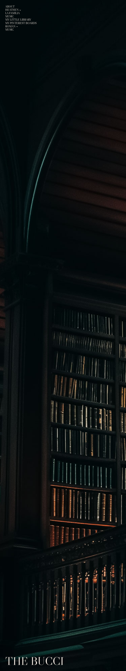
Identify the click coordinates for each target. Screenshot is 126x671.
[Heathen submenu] (20, 10)
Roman (10, 26)
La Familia (12, 13)
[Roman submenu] (17, 26)
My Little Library (18, 19)
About (10, 6)
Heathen (12, 10)
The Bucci (34, 661)
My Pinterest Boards (21, 23)
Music (9, 16)
